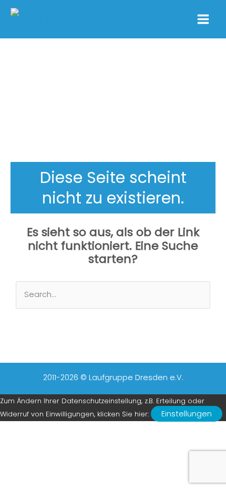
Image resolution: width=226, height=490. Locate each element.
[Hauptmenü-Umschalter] (203, 19)
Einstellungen (186, 414)
